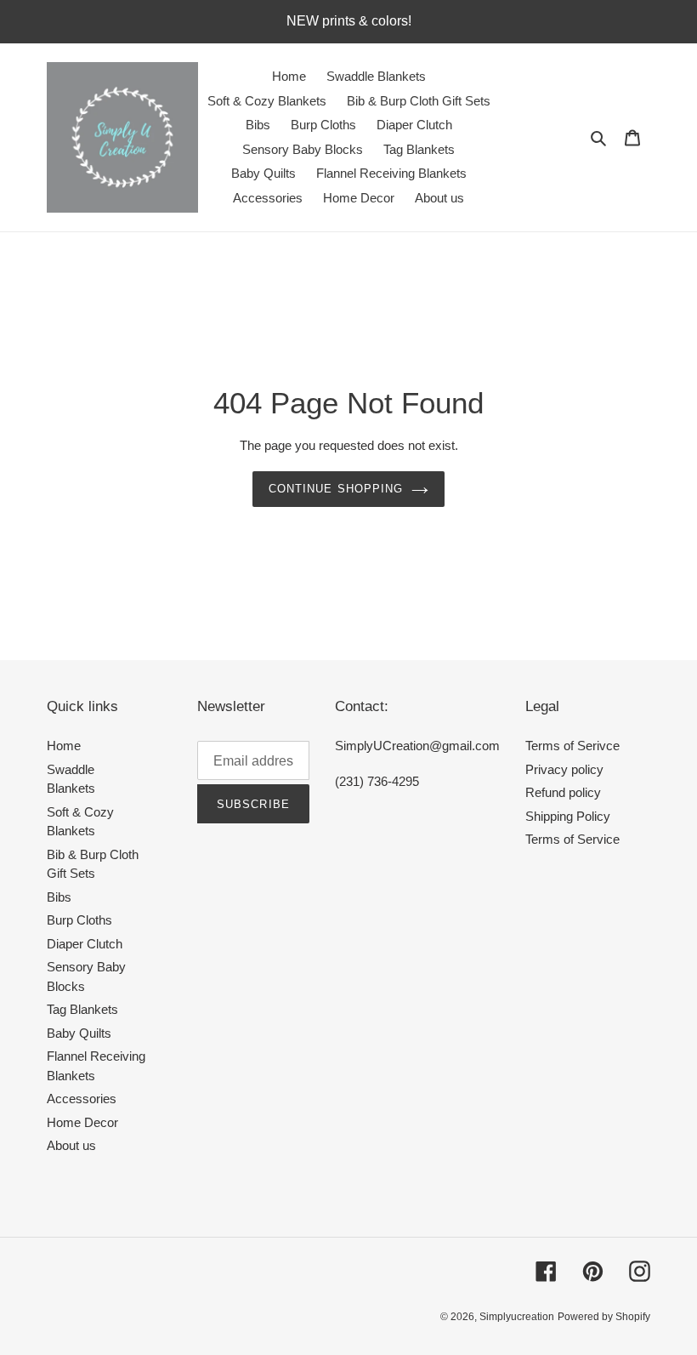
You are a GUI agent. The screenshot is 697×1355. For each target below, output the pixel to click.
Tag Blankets (82, 1009)
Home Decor (82, 1122)
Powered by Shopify (604, 1317)
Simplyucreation (516, 1317)
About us (71, 1145)
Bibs (59, 897)
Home (64, 745)
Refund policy (563, 792)
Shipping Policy (567, 816)
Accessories (81, 1098)
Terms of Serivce (572, 745)
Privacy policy (564, 769)
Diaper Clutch (84, 944)
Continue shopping (336, 488)
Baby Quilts (79, 1033)
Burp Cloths (79, 920)
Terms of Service (572, 839)
